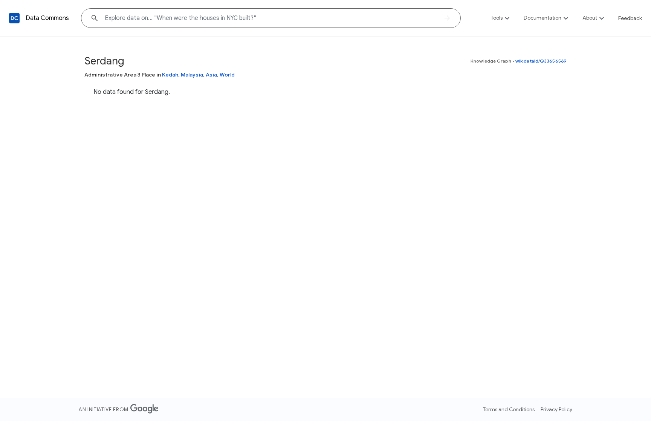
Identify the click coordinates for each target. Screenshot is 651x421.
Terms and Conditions (509, 409)
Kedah (170, 74)
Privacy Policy (556, 409)
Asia (211, 74)
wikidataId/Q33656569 (541, 61)
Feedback (630, 18)
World (227, 74)
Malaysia (192, 74)
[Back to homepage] (14, 18)
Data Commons (47, 18)
